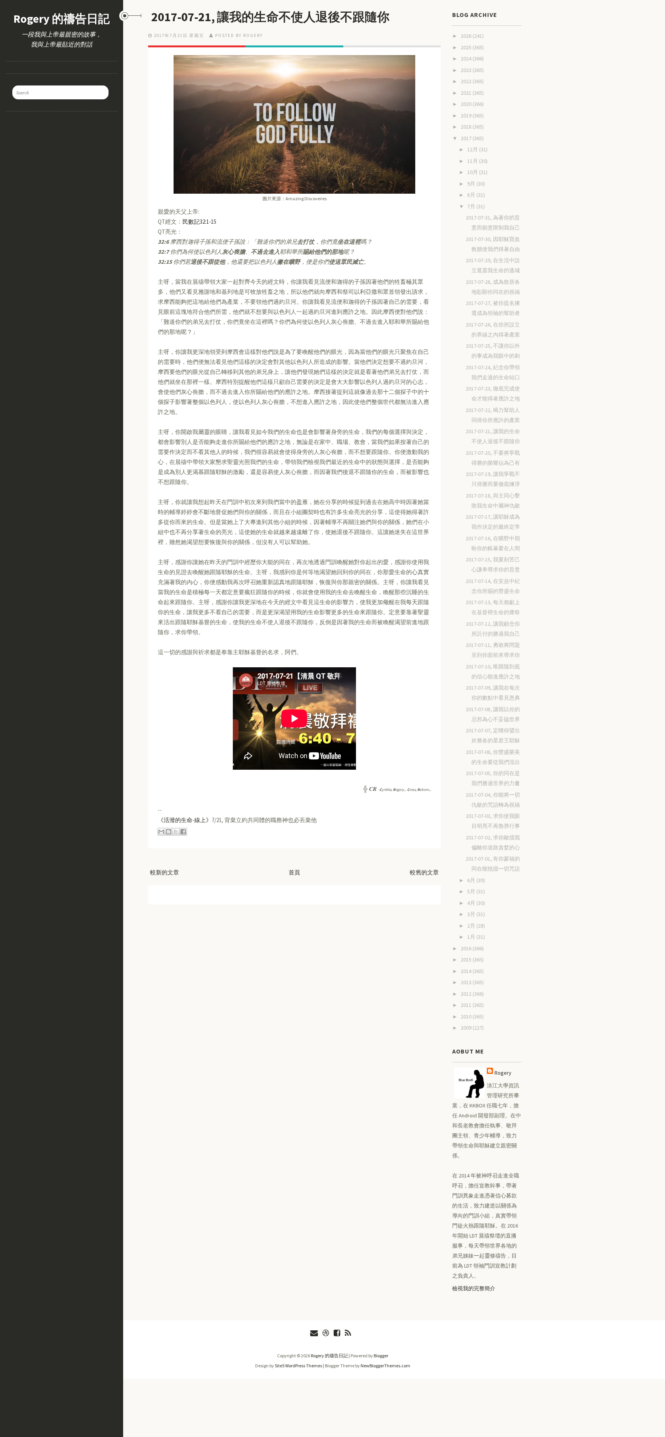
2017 (467, 138)
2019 (467, 115)
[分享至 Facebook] (183, 832)
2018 (467, 126)
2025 (467, 47)
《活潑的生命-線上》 (185, 820)
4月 (471, 902)
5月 (471, 891)
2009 (467, 1027)
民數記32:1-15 (199, 221)
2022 (467, 81)
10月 (473, 172)
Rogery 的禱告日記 (61, 18)
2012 (467, 993)
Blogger (381, 1355)
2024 (467, 58)
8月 (471, 194)
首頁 (294, 872)
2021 (467, 92)
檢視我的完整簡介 (473, 1288)
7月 (471, 206)
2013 (467, 982)
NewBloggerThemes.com (385, 1365)
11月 (473, 160)
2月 (471, 925)
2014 (467, 971)
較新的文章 (164, 872)
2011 (467, 1005)
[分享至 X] (176, 832)
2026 (467, 35)
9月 (471, 183)
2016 (467, 948)
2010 (467, 1016)
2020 (467, 103)
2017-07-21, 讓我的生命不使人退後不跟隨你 (270, 17)
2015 (467, 959)
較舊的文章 (424, 872)
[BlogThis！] (168, 832)
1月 (471, 936)
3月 (471, 914)
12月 (473, 149)
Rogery (503, 1072)
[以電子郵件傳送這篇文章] (161, 832)
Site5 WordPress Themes (298, 1365)
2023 (467, 70)
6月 (471, 880)
